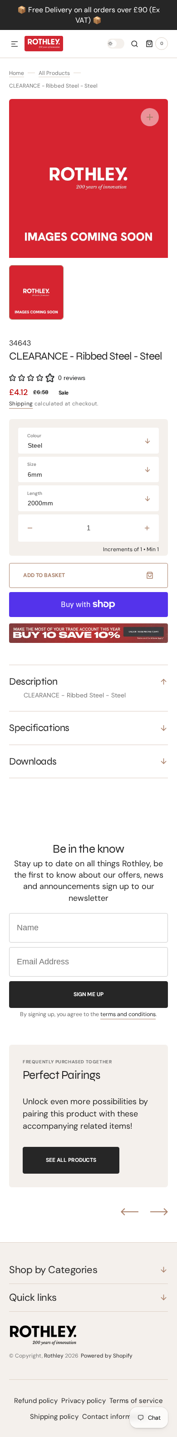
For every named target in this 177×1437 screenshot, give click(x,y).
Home (16, 73)
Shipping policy (54, 1416)
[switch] (115, 44)
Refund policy (36, 1400)
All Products (54, 73)
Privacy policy (83, 1400)
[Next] (159, 1211)
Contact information (115, 1416)
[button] (15, 44)
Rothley (54, 1355)
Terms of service (136, 1400)
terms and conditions (128, 1014)
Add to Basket (43, 575)
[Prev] (129, 1211)
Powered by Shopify (107, 1355)
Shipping (21, 403)
